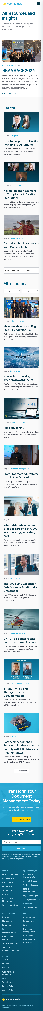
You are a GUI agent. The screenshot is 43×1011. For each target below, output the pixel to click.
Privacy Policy (22, 854)
